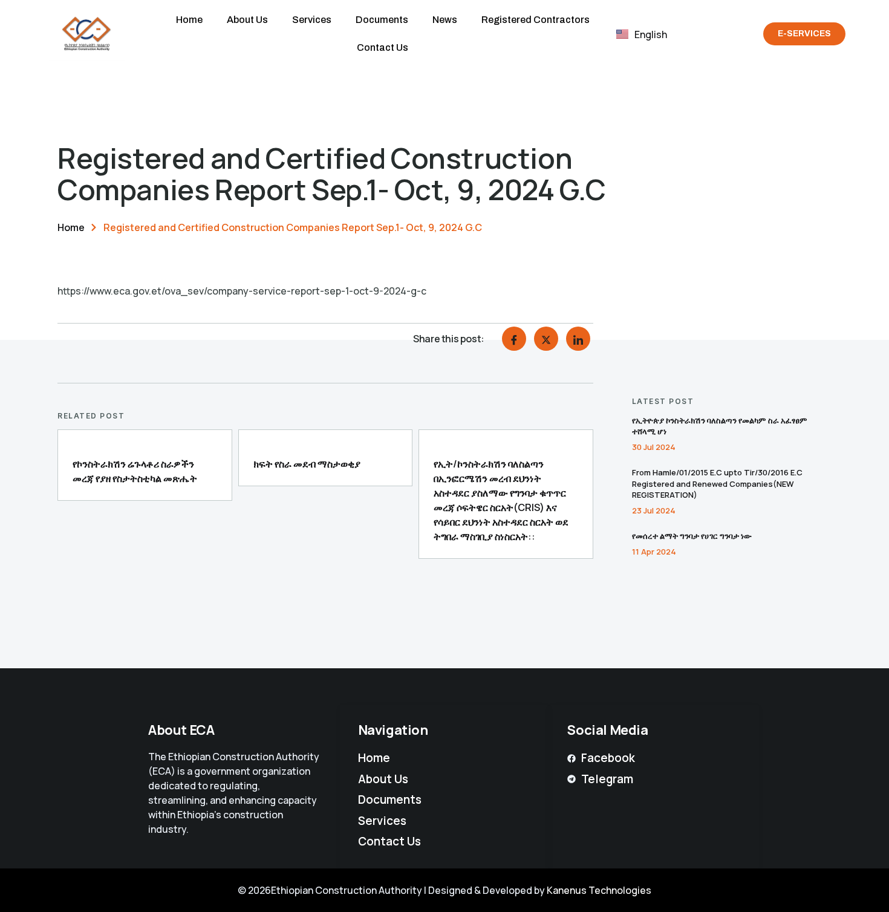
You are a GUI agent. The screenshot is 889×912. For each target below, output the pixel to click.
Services (311, 20)
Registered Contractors (535, 20)
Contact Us (382, 47)
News (444, 20)
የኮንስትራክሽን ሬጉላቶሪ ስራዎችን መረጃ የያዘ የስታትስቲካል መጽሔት (135, 471)
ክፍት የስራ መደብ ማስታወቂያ (306, 464)
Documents (382, 20)
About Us (247, 20)
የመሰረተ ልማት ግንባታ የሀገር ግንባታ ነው (692, 535)
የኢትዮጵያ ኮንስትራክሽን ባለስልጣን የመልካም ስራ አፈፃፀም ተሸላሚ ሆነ (719, 426)
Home (189, 20)
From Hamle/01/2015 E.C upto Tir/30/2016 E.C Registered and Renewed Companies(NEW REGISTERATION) (717, 483)
